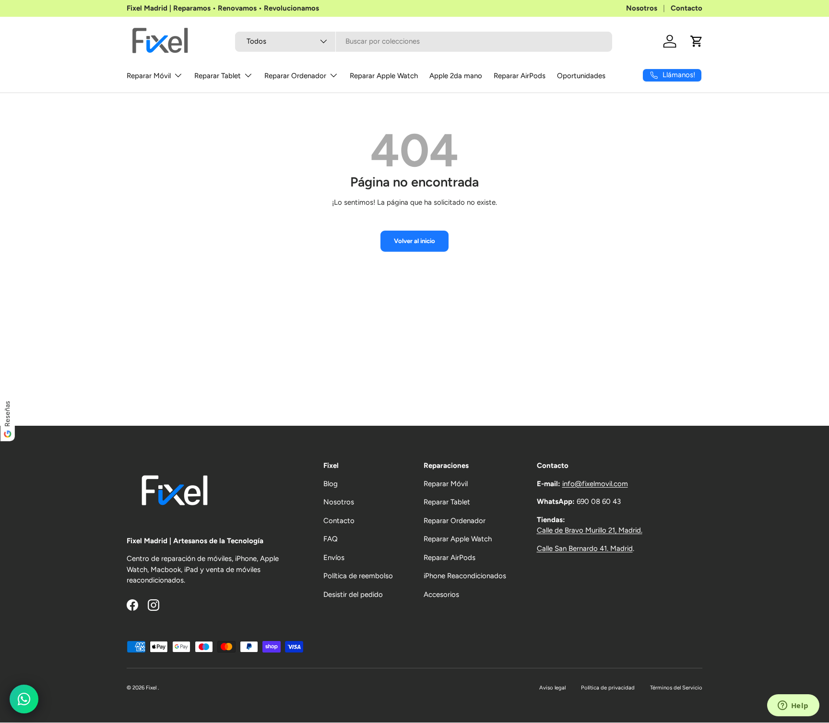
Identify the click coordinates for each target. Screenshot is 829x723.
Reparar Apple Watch (384, 75)
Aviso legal (552, 687)
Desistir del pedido (353, 594)
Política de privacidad (608, 687)
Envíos (333, 557)
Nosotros (641, 8)
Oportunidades (581, 75)
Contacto (686, 8)
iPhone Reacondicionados (465, 575)
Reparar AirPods (519, 75)
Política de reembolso (358, 575)
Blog (330, 483)
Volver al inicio (414, 241)
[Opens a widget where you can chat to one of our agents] (793, 706)
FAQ (330, 539)
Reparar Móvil (149, 75)
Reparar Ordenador (295, 75)
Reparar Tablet (217, 75)
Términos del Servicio (676, 687)
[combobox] (424, 41)
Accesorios (441, 594)
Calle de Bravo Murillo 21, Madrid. (589, 530)
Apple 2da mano (455, 75)
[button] (696, 41)
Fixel (152, 687)
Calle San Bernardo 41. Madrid (585, 548)
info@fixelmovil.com (595, 483)
